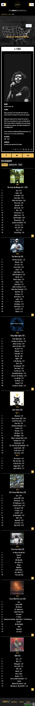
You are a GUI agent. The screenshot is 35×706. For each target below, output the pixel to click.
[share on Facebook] (6, 155)
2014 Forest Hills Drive (16, 492)
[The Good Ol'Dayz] (17, 4)
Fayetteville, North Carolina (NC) (17, 37)
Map (21, 10)
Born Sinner (16, 410)
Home (10, 10)
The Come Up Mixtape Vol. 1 (16, 187)
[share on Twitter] (17, 155)
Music (14, 10)
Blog (24, 10)
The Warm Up (16, 257)
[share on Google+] (28, 155)
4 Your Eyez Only (16, 549)
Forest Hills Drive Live (16, 599)
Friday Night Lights (16, 336)
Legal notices (14, 702)
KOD (16, 656)
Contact (5, 702)
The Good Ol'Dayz (4, 14)
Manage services (27, 703)
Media (18, 10)
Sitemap (28, 702)
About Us (22, 702)
